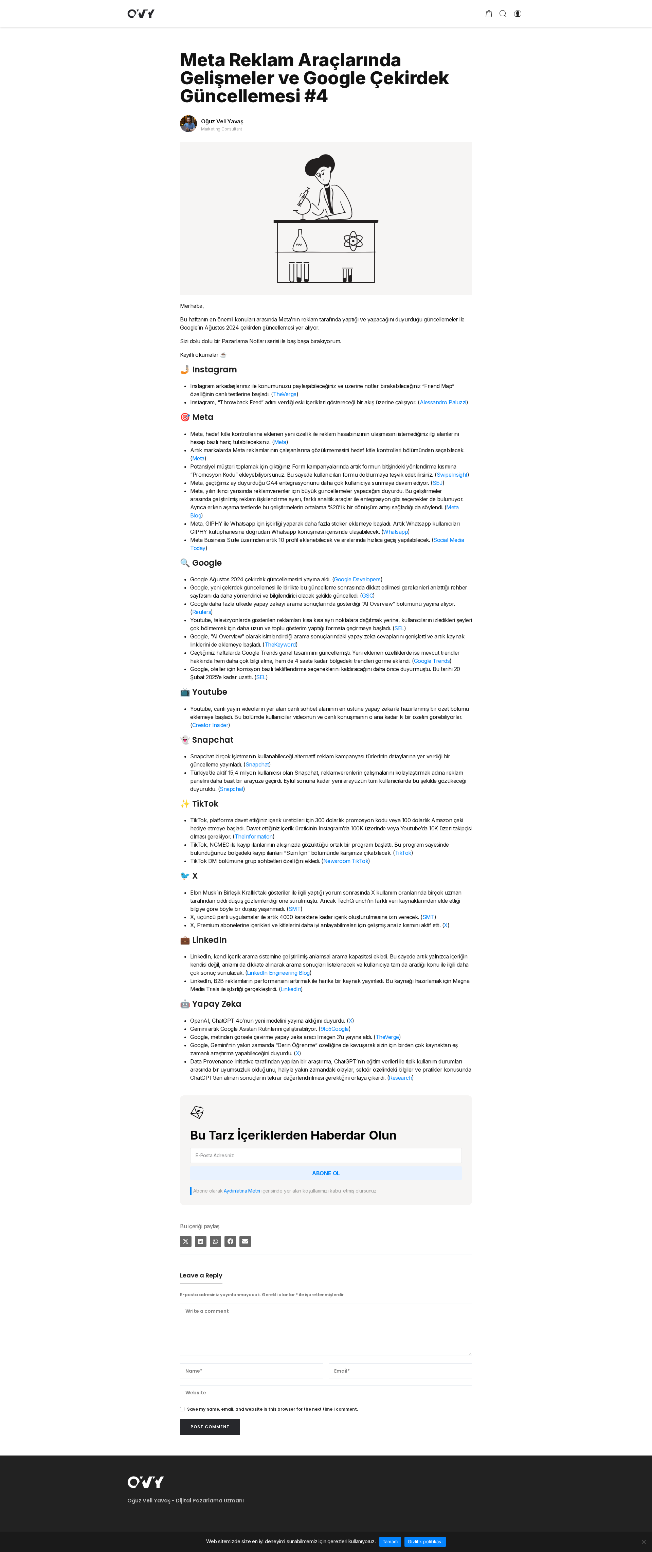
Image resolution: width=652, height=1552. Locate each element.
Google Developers (357, 579)
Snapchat (257, 764)
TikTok (403, 852)
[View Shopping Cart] (489, 13)
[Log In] (517, 13)
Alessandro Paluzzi (443, 402)
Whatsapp (395, 531)
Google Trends (432, 660)
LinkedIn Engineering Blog (278, 972)
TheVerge (284, 394)
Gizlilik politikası (425, 1541)
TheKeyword (280, 644)
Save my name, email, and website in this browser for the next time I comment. (272, 1409)
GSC (367, 595)
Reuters (201, 612)
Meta (280, 442)
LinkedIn (290, 989)
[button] (186, 1241)
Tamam (390, 1541)
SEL (399, 628)
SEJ (438, 482)
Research (400, 1077)
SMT (295, 908)
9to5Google (335, 1028)
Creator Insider (210, 725)
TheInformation (254, 836)
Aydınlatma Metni (242, 1191)
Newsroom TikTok (345, 861)
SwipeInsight (452, 474)
